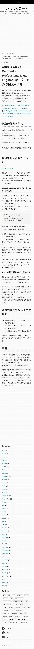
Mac (3, 505)
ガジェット (5, 569)
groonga (5, 616)
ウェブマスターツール (8, 619)
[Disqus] (17, 416)
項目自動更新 (23, 622)
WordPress (5, 553)
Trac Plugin (5, 547)
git (3, 557)
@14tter (9, 628)
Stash (4, 534)
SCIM (4, 607)
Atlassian (4, 463)
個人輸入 (5, 622)
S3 (25, 604)
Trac (3, 544)
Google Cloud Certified (18, 601)
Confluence (5, 476)
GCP (11, 598)
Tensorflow (5, 540)
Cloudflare (5, 473)
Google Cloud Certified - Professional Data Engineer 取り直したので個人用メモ (16, 75)
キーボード (5, 573)
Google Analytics (7, 495)
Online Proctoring (7, 168)
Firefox (4, 486)
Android (4, 454)
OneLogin (5, 518)
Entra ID (4, 479)
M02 (4, 604)
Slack (24, 607)
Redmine (4, 528)
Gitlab (4, 492)
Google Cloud (11, 54)
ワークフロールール (21, 619)
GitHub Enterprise (19, 598)
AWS (3, 450)
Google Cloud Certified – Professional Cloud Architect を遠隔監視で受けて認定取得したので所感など (16, 113)
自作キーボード (14, 622)
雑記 (3, 585)
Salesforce (5, 531)
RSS (7, 637)
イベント (4, 566)
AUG (4, 595)
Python (4, 524)
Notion (4, 515)
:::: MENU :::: (17, 2)
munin (4, 563)
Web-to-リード (6, 613)
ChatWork (5, 470)
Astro (3, 460)
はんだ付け (25, 616)
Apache (4, 457)
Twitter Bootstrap (18, 610)
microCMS (5, 560)
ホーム (4, 54)
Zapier (21, 613)
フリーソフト (6, 576)
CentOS (4, 466)
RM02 (21, 604)
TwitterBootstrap (7, 550)
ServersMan (17, 607)
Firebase (4, 482)
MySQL (4, 508)
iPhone (10, 616)
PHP (3, 521)
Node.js (4, 511)
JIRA (3, 502)
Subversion (5, 537)
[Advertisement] (17, 35)
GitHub (4, 489)
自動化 (4, 582)
